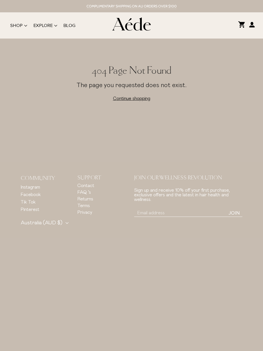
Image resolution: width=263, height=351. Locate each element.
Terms (83, 206)
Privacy (84, 212)
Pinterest (30, 209)
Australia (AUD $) (41, 222)
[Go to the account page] (252, 25)
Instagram (30, 187)
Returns (85, 199)
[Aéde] (131, 25)
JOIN (234, 213)
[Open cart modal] (241, 25)
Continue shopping (131, 98)
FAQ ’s (84, 192)
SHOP (16, 25)
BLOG (69, 25)
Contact (85, 185)
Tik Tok (28, 202)
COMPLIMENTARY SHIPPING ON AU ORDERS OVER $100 (132, 6)
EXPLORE (43, 25)
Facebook (31, 194)
